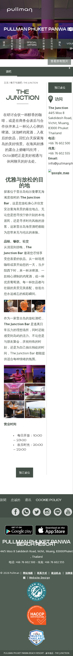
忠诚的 (15, 500)
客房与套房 (12, 44)
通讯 (28, 500)
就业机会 (56, 573)
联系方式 (42, 573)
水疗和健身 (44, 44)
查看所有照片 (59, 61)
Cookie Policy (49, 500)
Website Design (39, 577)
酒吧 (8, 71)
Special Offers (32, 43)
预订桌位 (24, 472)
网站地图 (28, 573)
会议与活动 (52, 44)
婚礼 (60, 43)
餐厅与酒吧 (20, 44)
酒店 (4, 43)
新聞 (3, 500)
